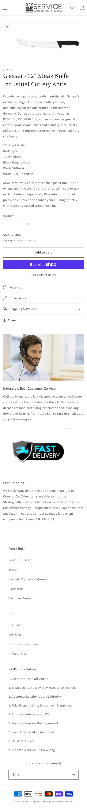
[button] (5, 7)
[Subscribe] (73, 775)
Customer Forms (19, 598)
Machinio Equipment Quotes (27, 579)
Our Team (15, 625)
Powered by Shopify (64, 801)
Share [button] (12, 320)
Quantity (8, 215)
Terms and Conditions (23, 644)
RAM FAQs (15, 634)
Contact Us (15, 589)
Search (13, 569)
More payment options (44, 274)
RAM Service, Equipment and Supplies (38, 801)
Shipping (7, 240)
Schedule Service (19, 560)
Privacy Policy (17, 654)
